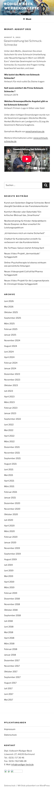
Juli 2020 (8, 520)
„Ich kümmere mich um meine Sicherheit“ (24, 233)
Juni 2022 (9, 424)
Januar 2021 (10, 497)
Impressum (9, 729)
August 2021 (10, 464)
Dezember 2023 (12, 374)
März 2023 (9, 402)
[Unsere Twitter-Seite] (9, 772)
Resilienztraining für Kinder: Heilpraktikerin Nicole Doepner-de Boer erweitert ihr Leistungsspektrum (25, 224)
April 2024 (9, 357)
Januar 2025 (10, 335)
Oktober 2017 (10, 671)
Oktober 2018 (11, 610)
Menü (28, 19)
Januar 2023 (10, 413)
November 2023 (12, 379)
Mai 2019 (8, 576)
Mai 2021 (8, 475)
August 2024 (10, 346)
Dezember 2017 (12, 660)
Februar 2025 (10, 329)
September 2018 (12, 615)
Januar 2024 (10, 368)
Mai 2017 (8, 700)
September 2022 (12, 419)
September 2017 (12, 677)
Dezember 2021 (12, 447)
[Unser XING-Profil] (17, 772)
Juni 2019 (8, 570)
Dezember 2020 (12, 503)
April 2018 (9, 638)
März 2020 (9, 531)
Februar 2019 (10, 593)
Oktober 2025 (11, 312)
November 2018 (12, 604)
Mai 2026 (8, 306)
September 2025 (12, 318)
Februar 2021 (10, 492)
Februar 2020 (10, 537)
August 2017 (10, 683)
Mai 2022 (8, 430)
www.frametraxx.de (34, 131)
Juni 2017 (8, 694)
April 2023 (9, 396)
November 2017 (12, 666)
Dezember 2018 (12, 598)
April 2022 (9, 436)
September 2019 (12, 554)
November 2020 (12, 509)
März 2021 (9, 486)
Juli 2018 (8, 621)
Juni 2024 (9, 351)
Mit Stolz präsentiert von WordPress (34, 785)
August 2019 (10, 559)
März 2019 (9, 587)
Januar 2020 (10, 542)
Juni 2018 (8, 626)
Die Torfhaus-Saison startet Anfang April (24, 248)
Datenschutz (10, 735)
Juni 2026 (9, 301)
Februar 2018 (10, 649)
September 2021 (12, 458)
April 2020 (9, 525)
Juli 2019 (8, 565)
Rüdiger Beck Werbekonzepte (21, 6)
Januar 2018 (10, 655)
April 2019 (9, 582)
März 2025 (9, 323)
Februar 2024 (10, 363)
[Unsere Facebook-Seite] (5, 772)
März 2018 (9, 643)
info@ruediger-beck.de (22, 764)
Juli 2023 (8, 391)
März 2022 (9, 441)
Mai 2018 (8, 632)
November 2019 (12, 548)
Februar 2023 (10, 408)
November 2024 (12, 340)
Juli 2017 (8, 688)
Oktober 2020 (11, 514)
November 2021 (12, 453)
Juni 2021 (8, 469)
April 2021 (9, 481)
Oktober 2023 (11, 385)
